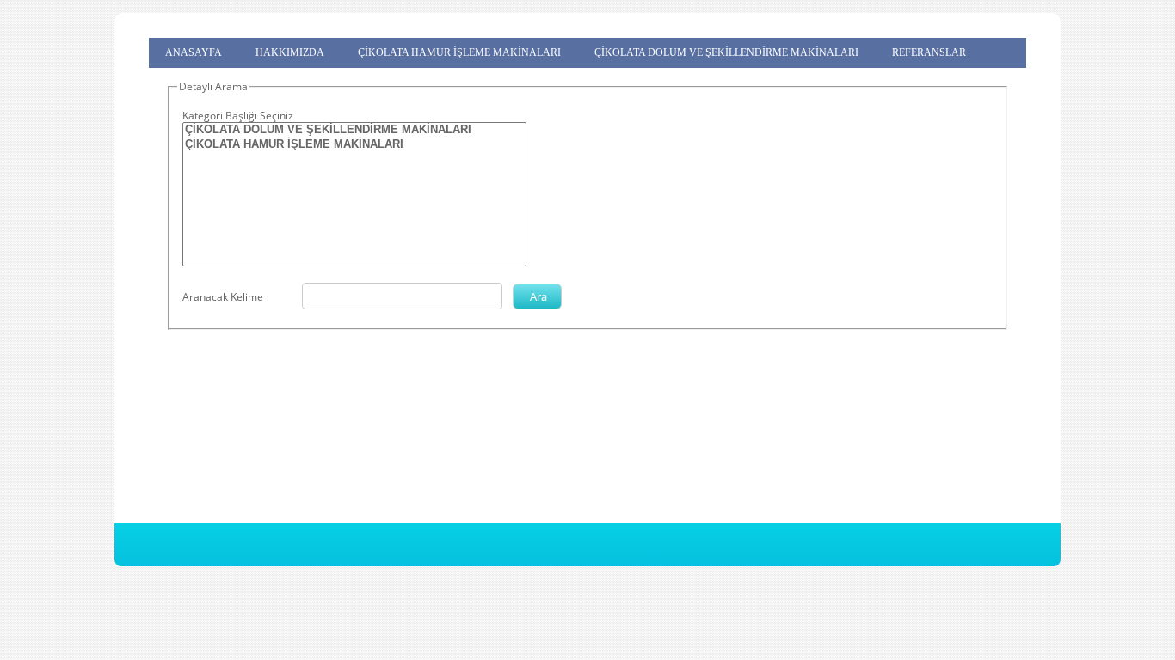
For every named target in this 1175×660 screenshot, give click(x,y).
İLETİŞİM (187, 75)
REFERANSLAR (929, 52)
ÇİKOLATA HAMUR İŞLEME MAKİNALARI (459, 52)
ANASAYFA (193, 52)
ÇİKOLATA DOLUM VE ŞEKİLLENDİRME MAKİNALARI (726, 52)
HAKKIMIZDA (289, 52)
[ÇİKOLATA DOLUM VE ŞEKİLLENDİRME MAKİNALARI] (354, 130)
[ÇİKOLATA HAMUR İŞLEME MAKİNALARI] (354, 145)
